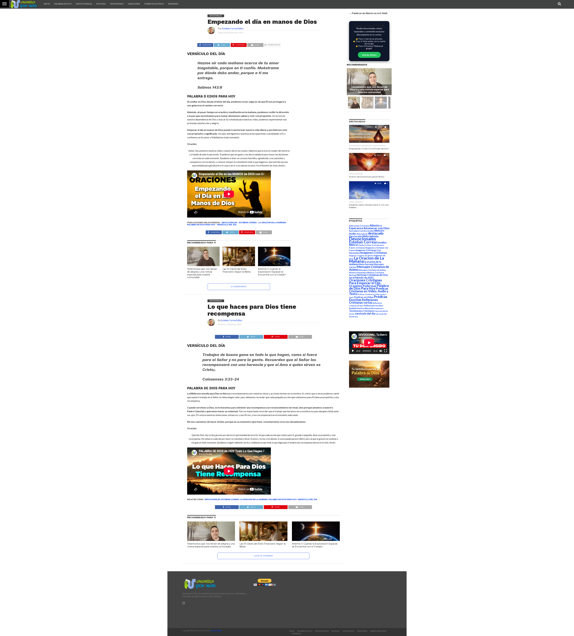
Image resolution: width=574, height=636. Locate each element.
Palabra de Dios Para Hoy (201, 225)
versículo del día (226, 225)
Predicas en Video (363, 297)
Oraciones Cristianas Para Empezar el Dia (365, 281)
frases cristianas (357, 248)
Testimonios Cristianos (362, 310)
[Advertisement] (358, 600)
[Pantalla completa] (385, 350)
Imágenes (173, 4)
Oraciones (134, 4)
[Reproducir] (352, 350)
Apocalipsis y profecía (359, 231)
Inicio (47, 4)
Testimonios (117, 4)
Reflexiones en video (373, 306)
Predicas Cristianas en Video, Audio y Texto (368, 291)
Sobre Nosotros (154, 4)
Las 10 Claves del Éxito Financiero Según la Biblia (237, 270)
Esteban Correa (248, 222)
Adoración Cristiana (359, 226)
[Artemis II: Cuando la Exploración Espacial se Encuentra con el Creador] (274, 265)
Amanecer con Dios (376, 228)
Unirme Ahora (369, 55)
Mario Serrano (366, 264)
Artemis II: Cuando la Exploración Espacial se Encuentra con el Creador (272, 272)
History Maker (216, 631)
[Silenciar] (380, 350)
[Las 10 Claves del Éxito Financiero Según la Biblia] (239, 265)
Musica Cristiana (375, 272)
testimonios (379, 308)
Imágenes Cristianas (373, 252)
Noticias (101, 4)
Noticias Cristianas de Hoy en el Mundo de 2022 (368, 276)
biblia (372, 231)
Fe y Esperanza (378, 245)
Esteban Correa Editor (233, 28)
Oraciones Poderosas (362, 286)
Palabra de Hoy (63, 4)
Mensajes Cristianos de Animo (369, 268)
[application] (369, 342)
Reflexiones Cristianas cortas (363, 301)
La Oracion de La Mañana (272, 222)
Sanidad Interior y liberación (361, 308)
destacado (376, 233)
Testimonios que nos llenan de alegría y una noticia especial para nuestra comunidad (202, 273)
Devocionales (84, 4)
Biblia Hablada (362, 234)
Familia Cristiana (365, 245)
